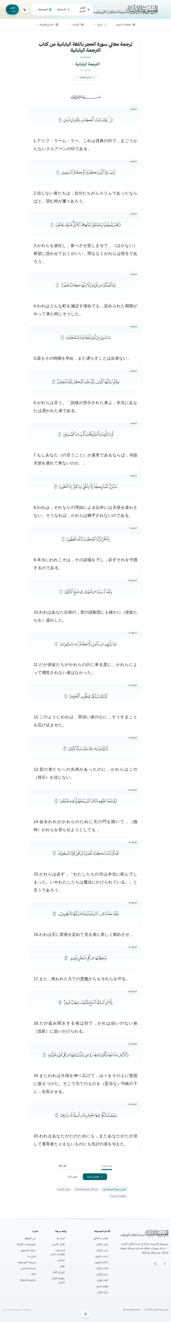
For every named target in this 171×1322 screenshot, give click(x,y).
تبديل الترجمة (85, 77)
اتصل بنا (12, 9)
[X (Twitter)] (155, 1263)
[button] (100, 25)
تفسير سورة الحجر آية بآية (114, 1189)
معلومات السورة (118, 1196)
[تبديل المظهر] (25, 9)
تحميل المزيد (93, 1176)
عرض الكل (72, 1176)
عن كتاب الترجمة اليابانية (86, 1189)
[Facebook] (164, 1263)
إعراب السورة (63, 1189)
